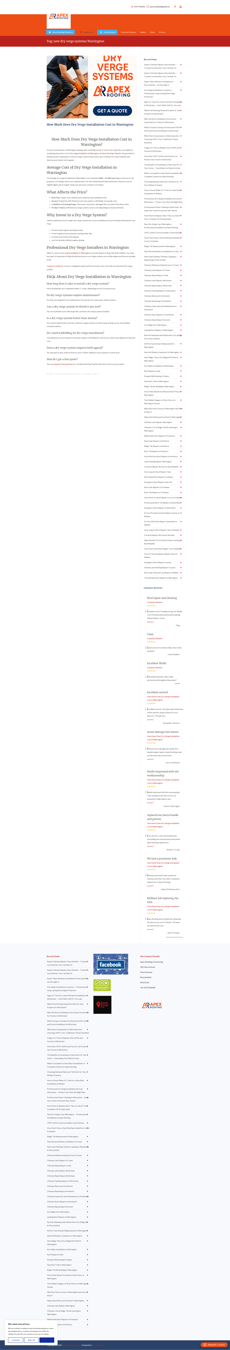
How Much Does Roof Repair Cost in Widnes (162, 549)
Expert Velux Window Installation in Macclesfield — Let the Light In (158, 83)
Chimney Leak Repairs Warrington (158, 422)
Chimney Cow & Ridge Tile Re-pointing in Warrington (161, 429)
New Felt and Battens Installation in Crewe (161, 251)
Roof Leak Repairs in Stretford (156, 441)
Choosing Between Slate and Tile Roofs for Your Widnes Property (161, 183)
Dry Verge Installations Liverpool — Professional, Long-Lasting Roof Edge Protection (159, 93)
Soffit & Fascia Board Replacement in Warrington (159, 345)
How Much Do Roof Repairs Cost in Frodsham (163, 497)
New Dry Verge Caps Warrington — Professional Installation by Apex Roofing (161, 226)
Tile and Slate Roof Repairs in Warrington (161, 578)
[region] (31, 1332)
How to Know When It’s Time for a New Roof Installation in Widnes (162, 192)
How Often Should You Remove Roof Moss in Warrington (162, 393)
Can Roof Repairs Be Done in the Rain (159, 535)
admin (51, 374)
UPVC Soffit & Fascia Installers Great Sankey (162, 232)
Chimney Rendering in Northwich (157, 301)
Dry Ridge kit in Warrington (155, 325)
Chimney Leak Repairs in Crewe (157, 270)
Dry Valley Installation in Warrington (159, 366)
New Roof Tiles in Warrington (156, 381)
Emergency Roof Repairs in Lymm (157, 562)
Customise (16, 1340)
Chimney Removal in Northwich (157, 296)
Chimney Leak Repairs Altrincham (158, 280)
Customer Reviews (154, 602)
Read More (150, 622)
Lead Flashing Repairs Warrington (158, 461)
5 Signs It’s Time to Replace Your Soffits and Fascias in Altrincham (162, 149)
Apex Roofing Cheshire (111, 153)
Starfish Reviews (178, 937)
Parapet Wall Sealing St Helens (156, 376)
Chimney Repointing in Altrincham (158, 285)
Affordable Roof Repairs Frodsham (158, 477)
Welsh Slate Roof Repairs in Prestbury (159, 436)
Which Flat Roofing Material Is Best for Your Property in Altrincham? (162, 112)
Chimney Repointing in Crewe (156, 275)
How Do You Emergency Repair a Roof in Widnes (160, 555)
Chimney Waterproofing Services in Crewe (161, 265)
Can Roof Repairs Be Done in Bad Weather (161, 467)
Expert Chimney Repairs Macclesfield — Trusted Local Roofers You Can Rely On (160, 66)
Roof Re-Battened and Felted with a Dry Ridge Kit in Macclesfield (163, 337)
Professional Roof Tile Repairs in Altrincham (162, 503)
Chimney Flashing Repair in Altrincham (159, 291)
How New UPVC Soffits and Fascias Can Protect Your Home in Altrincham (160, 158)
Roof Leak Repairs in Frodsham (157, 487)
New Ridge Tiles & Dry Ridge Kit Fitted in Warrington (161, 359)
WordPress (96, 1345)
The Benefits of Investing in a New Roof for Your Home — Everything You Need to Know (162, 166)
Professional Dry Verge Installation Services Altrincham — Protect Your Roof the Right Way (163, 200)
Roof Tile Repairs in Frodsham (156, 492)
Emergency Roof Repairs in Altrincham (160, 508)
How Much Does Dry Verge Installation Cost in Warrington (90, 124)
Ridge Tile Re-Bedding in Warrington (159, 386)
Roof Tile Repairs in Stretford (156, 451)
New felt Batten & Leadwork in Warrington (161, 352)
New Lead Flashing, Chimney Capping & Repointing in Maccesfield (160, 258)
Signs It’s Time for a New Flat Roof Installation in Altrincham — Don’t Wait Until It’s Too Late (163, 103)
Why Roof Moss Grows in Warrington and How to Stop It (163, 410)
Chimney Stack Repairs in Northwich (159, 314)
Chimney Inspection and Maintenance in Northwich (160, 308)
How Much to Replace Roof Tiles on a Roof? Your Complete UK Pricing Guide (162, 217)
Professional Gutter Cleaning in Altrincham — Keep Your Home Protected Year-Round (162, 209)
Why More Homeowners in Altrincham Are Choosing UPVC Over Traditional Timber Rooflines (161, 139)
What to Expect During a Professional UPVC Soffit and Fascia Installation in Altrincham (162, 129)
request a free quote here (63, 364)
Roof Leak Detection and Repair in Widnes (161, 572)
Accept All (47, 1340)
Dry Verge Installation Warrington (68, 374)
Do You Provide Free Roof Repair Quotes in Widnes (161, 514)
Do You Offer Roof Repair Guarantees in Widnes (160, 523)
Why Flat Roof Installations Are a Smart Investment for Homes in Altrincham (160, 120)
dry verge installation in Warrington (84, 153)
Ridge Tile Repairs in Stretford (156, 446)
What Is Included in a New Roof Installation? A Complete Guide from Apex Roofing (163, 175)
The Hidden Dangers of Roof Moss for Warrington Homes (160, 402)
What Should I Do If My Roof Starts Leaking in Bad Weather (163, 542)
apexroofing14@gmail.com (160, 7)
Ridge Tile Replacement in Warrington (159, 246)
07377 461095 (139, 7)
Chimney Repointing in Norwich (157, 320)
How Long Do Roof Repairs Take (157, 472)
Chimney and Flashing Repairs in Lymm (159, 567)
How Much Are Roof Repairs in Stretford (161, 456)
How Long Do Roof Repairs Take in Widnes (161, 530)
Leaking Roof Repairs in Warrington (158, 330)
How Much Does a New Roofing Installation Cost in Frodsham (162, 239)
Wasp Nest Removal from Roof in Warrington (162, 417)
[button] (214, 1344)
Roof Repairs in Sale (152, 371)
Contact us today (54, 266)
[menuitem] (60, 32)
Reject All (31, 1340)
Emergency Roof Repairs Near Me (158, 482)
